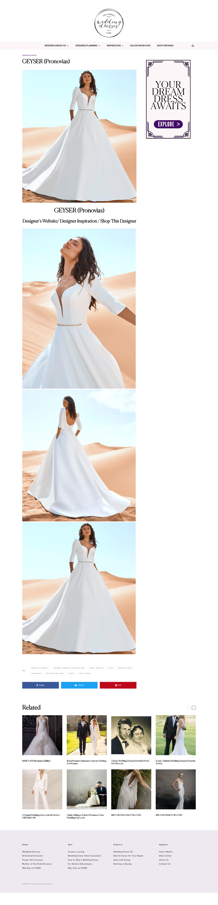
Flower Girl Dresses (32, 860)
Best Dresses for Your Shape (128, 856)
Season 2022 (36, 673)
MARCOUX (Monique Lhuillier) (36, 761)
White (72, 673)
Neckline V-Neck (125, 668)
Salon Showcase (140, 45)
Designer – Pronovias (40, 668)
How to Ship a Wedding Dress (83, 860)
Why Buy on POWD (31, 868)
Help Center (165, 856)
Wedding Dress (29, 55)
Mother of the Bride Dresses (37, 864)
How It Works (166, 852)
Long (111, 668)
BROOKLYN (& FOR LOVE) (169, 815)
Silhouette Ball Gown (55, 673)
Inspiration (114, 45)
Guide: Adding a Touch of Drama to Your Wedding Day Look (85, 816)
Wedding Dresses (31, 852)
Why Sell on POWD (77, 868)
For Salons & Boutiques (80, 864)
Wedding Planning (86, 45)
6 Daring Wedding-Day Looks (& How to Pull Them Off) (41, 816)
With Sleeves (85, 673)
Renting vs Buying (122, 864)
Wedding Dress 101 (55, 45)
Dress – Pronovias (97, 668)
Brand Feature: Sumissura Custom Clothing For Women (86, 762)
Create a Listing (76, 852)
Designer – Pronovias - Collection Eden (69, 668)
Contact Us (165, 864)
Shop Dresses (165, 45)
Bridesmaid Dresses (32, 856)
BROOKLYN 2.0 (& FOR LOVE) (126, 815)
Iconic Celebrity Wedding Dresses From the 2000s (175, 762)
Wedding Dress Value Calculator (84, 856)
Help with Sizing (121, 860)
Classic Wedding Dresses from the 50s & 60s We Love (130, 762)
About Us (164, 860)
